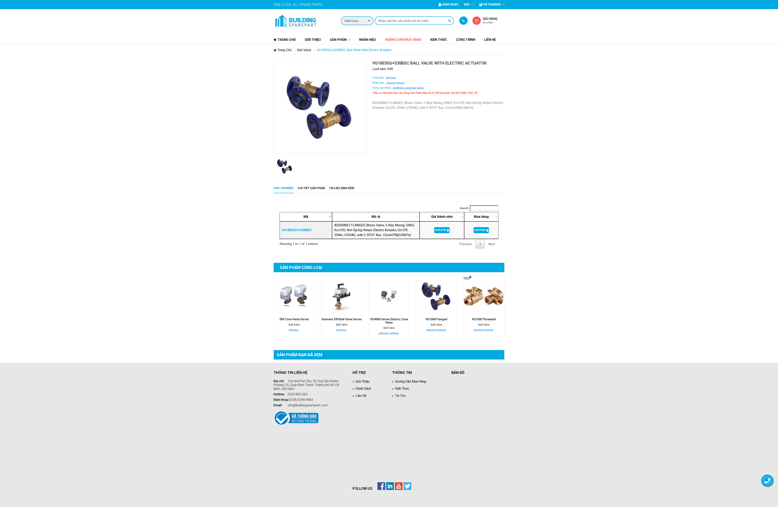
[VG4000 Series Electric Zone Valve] (389, 296)
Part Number (284, 188)
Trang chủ (286, 40)
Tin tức (400, 396)
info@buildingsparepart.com (308, 405)
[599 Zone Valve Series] (294, 296)
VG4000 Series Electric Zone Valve (389, 321)
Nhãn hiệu (367, 40)
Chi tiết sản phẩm (311, 188)
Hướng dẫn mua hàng (403, 40)
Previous (465, 244)
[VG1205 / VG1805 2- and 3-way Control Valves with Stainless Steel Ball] (483, 296)
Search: (464, 208)
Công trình (465, 40)
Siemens (294, 329)
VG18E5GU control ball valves (408, 88)
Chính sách (363, 388)
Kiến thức (438, 40)
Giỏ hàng (490, 20)
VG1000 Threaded (484, 319)
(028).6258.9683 (301, 400)
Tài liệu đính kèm (341, 188)
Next (491, 244)
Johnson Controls (395, 83)
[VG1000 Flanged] (436, 296)
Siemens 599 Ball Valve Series (342, 319)
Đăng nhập (441, 230)
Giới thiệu (313, 40)
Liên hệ (490, 40)
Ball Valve (304, 50)
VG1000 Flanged (436, 319)
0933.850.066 (298, 394)
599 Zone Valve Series (294, 319)
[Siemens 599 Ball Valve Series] (341, 296)
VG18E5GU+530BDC (297, 230)
